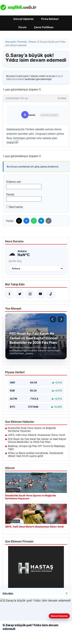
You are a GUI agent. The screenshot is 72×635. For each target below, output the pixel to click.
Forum (22, 27)
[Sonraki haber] (61, 319)
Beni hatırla (16, 206)
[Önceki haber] (53, 319)
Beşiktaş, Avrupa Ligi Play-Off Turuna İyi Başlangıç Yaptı (36, 447)
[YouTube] (40, 294)
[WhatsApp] (34, 221)
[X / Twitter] (20, 294)
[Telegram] (41, 221)
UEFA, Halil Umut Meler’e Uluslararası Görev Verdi (36, 434)
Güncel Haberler (23, 18)
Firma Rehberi (50, 18)
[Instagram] (30, 294)
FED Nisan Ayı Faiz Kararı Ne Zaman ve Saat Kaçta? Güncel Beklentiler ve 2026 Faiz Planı (37, 440)
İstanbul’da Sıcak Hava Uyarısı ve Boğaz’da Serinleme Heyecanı (32, 429)
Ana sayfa (10, 41)
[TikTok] (51, 294)
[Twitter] (19, 221)
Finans (32, 41)
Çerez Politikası (44, 27)
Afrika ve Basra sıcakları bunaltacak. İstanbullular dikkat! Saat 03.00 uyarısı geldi (35, 454)
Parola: (10, 194)
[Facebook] (26, 221)
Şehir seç (15, 261)
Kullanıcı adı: (13, 181)
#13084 (62, 98)
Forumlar (22, 41)
